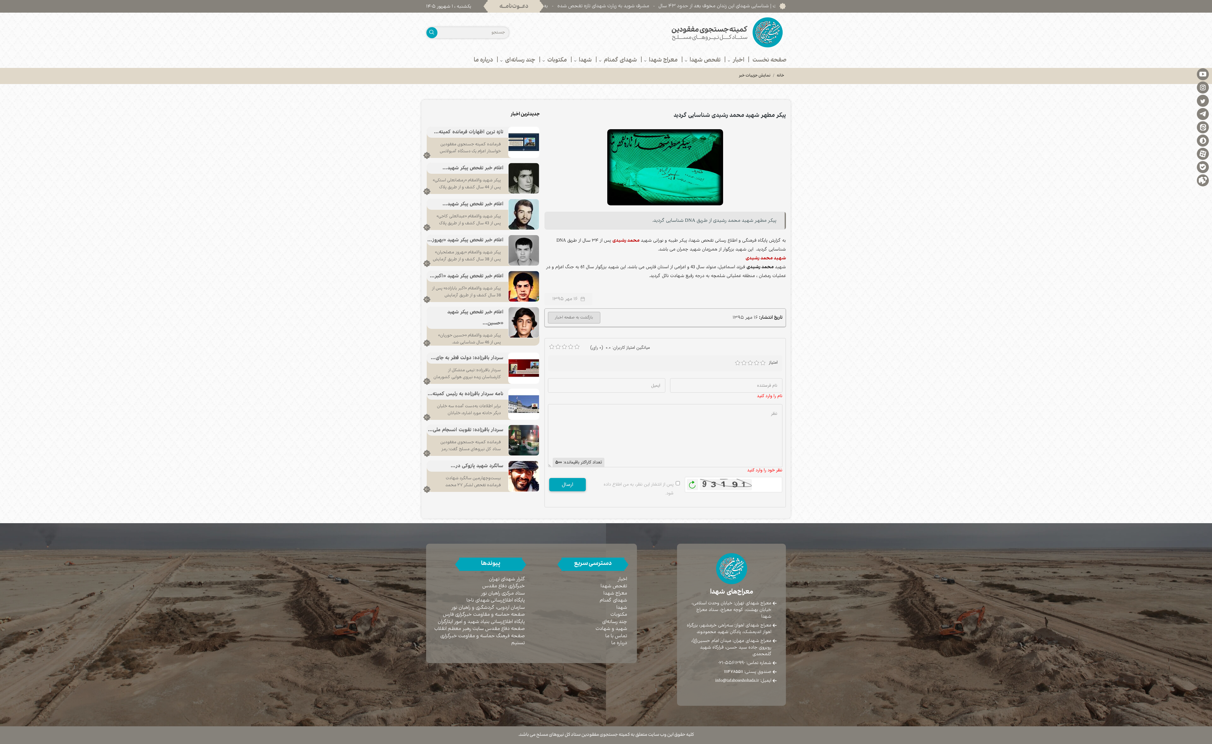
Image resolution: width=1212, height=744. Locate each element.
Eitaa (1203, 127)
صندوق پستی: (747, 671)
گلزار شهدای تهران (507, 579)
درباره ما (619, 643)
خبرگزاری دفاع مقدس (503, 586)
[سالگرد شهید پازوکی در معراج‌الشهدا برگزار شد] (523, 476)
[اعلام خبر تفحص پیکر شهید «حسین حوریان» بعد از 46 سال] (523, 322)
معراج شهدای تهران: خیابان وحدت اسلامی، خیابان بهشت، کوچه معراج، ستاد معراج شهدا (731, 610)
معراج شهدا (615, 593)
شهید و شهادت (611, 628)
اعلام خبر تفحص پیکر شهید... (473, 168)
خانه (780, 76)
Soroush (1203, 140)
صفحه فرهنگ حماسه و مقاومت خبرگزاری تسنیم (482, 640)
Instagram (1203, 87)
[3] (750, 363)
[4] (756, 363)
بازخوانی (692, 483)
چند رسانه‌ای (614, 622)
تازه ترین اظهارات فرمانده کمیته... (468, 132)
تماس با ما (616, 636)
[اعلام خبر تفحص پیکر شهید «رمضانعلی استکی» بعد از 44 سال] (523, 178)
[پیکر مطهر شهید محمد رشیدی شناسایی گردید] (665, 167)
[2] (744, 363)
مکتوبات (618, 614)
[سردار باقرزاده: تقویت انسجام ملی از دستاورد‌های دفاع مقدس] (523, 440)
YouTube (1203, 74)
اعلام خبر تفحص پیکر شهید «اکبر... (466, 276)
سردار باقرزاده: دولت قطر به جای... (467, 358)
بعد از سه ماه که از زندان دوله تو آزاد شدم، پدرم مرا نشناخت (544, 6)
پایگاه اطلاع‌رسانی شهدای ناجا (495, 600)
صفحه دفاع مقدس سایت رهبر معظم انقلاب (479, 628)
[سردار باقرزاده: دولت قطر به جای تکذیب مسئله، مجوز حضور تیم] (523, 368)
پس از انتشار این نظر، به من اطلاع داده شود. (639, 489)
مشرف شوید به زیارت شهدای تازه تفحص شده (661, 6)
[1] (737, 363)
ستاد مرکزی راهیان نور (503, 593)
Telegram (1203, 114)
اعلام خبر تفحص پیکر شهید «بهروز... (465, 240)
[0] (552, 347)
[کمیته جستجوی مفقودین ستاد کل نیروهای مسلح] (698, 32)
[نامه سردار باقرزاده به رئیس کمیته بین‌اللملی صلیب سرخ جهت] (523, 404)
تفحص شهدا (614, 586)
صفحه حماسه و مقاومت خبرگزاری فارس (484, 614)
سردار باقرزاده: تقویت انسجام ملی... (465, 430)
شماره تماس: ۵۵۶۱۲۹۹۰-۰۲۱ (744, 663)
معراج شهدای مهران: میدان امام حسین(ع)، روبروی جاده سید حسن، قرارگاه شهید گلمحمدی (731, 647)
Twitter (1203, 100)
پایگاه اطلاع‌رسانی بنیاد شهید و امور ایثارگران (481, 622)
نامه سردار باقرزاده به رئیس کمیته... (465, 394)
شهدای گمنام (613, 600)
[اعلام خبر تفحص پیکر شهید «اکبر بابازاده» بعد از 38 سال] (523, 286)
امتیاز (773, 362)
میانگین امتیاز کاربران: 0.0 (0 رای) (620, 347)
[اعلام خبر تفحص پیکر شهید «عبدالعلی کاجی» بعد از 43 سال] (523, 214)
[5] (763, 363)
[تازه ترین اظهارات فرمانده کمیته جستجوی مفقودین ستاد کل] (523, 142)
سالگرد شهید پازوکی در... (477, 466)
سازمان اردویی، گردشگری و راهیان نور (488, 607)
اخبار (622, 579)
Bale (1203, 167)
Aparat (1203, 154)
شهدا (621, 607)
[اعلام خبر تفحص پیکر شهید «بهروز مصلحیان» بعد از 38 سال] (523, 250)
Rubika (1203, 180)
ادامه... (427, 155)
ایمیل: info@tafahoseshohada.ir (743, 680)
